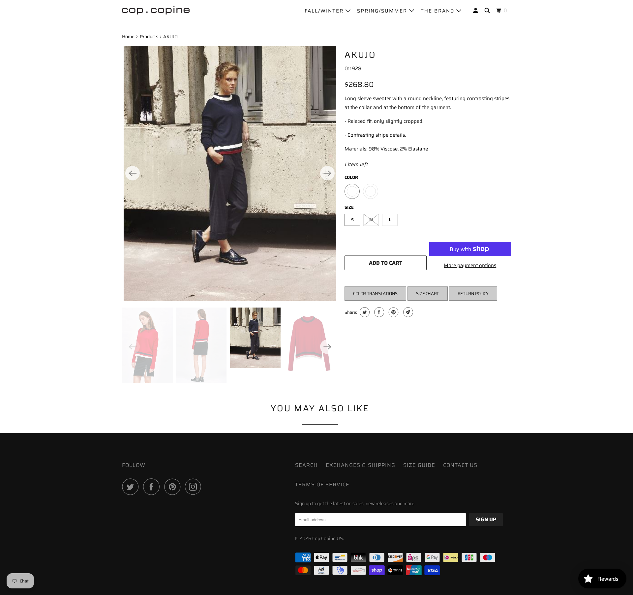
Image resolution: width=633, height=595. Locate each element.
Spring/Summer (383, 11)
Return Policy (473, 293)
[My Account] (476, 11)
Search (306, 465)
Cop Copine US (327, 538)
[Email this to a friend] (407, 312)
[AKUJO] (230, 173)
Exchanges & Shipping (360, 465)
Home (128, 36)
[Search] (488, 11)
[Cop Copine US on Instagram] (195, 486)
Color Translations (375, 293)
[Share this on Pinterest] (393, 312)
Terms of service (322, 484)
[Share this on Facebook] (378, 312)
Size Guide (419, 465)
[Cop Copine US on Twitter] (132, 486)
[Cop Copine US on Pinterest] (174, 486)
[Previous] (132, 173)
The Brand (438, 11)
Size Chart (427, 293)
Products (149, 36)
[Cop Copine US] (156, 10)
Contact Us (460, 465)
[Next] (327, 173)
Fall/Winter (325, 11)
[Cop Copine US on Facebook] (153, 486)
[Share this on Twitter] (364, 312)
